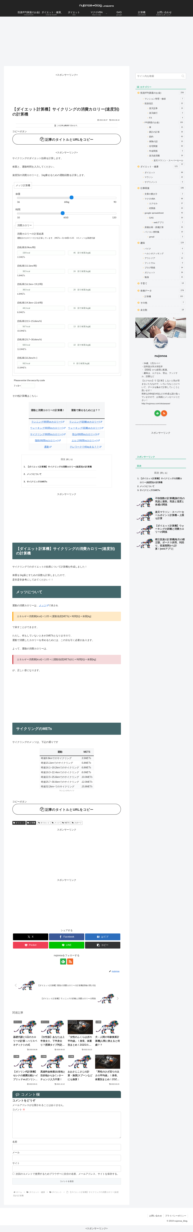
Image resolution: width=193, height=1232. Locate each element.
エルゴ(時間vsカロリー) (84, 440)
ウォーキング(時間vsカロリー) (46, 428)
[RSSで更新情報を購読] (70, 961)
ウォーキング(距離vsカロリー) (84, 428)
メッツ (42, 605)
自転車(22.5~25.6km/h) (29, 320)
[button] (102, 945)
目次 (63, 459)
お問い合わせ (155, 1216)
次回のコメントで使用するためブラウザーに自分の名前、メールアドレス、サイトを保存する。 (67, 1174)
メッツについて (34, 474)
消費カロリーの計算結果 (30, 233)
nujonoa (161, 355)
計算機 (32, 823)
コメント (18, 1109)
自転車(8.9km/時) (26, 247)
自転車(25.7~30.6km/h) (29, 339)
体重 (18, 193)
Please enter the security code (29, 380)
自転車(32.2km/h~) (27, 357)
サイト (16, 1163)
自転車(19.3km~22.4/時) (30, 302)
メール (16, 1152)
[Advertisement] (96, 41)
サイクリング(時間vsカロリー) (46, 434)
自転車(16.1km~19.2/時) (30, 284)
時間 (18, 209)
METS (67, 823)
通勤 (46, 447)
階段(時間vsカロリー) (46, 440)
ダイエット (20, 823)
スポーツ (78, 823)
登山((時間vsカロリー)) (84, 434)
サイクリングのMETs (37, 482)
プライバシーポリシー (175, 1216)
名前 (14, 1141)
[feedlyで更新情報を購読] (63, 961)
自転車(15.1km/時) (27, 265)
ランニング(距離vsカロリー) (84, 422)
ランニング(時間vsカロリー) (46, 422)
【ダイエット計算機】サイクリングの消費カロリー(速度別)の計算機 (59, 467)
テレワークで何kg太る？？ (84, 447)
